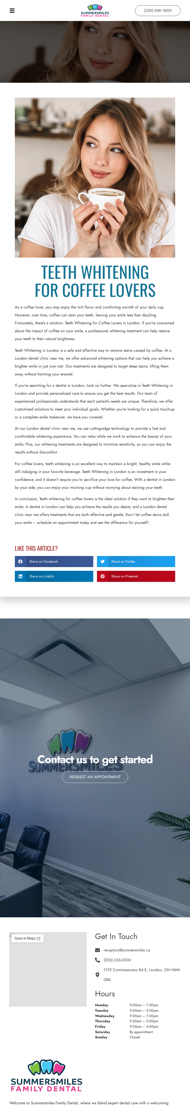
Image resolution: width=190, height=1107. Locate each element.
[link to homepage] (95, 10)
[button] (54, 561)
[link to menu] (39, 10)
